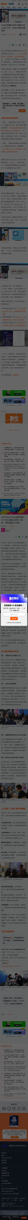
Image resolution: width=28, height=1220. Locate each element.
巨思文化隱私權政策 (16, 622)
